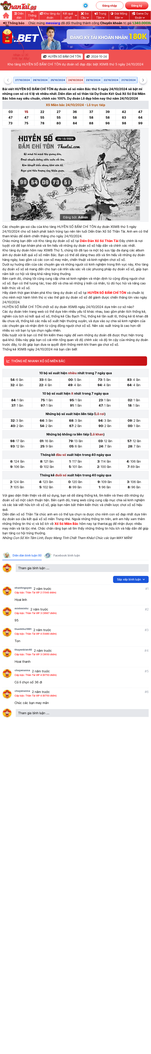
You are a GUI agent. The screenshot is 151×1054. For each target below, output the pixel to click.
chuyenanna (22, 670)
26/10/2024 (40, 80)
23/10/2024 (93, 80)
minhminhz (22, 608)
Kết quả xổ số (68, 15)
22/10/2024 (111, 80)
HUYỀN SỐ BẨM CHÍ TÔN (64, 56)
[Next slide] (143, 80)
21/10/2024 (128, 80)
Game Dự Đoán (141, 15)
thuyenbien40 (23, 649)
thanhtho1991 (23, 629)
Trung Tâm (101, 15)
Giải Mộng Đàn (120, 15)
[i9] (75, 38)
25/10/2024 (58, 80)
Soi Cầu (85, 15)
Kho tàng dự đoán (51, 15)
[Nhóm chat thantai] (85, 5)
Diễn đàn (20, 15)
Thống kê (32, 17)
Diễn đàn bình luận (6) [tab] (27, 555)
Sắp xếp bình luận (129, 579)
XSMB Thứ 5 (53, 250)
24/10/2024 (75, 80)
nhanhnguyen (23, 587)
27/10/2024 (22, 80)
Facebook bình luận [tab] (66, 555)
